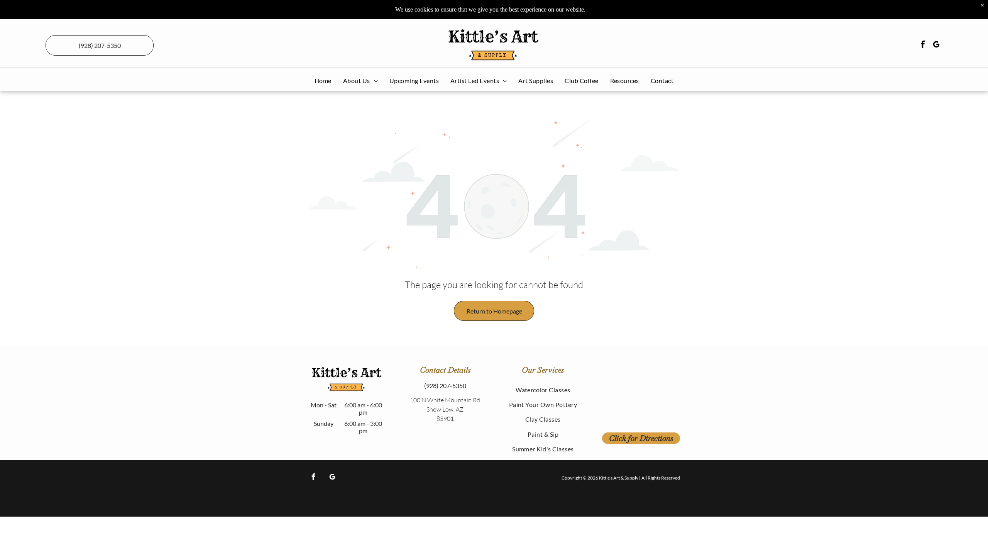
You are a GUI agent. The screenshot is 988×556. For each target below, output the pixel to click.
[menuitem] (323, 80)
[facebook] (923, 45)
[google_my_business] (936, 45)
